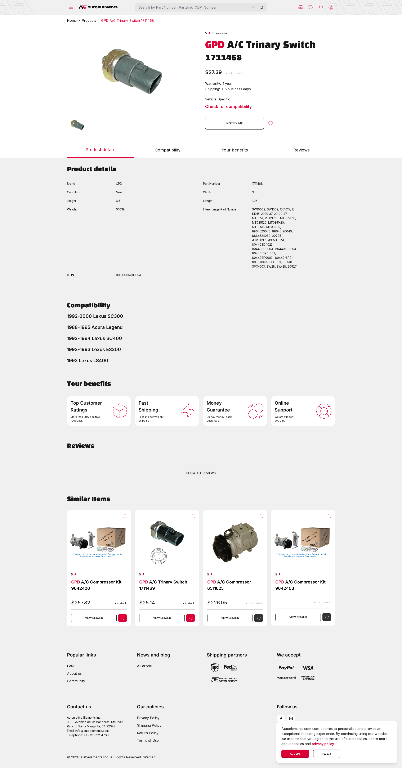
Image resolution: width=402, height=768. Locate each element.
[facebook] (281, 718)
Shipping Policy (149, 725)
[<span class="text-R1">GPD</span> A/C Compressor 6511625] (235, 568)
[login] (331, 7)
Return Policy (147, 733)
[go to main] (98, 7)
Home (72, 20)
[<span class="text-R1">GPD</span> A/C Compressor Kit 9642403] (303, 568)
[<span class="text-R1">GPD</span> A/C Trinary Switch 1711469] (167, 568)
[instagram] (291, 718)
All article (144, 666)
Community (76, 681)
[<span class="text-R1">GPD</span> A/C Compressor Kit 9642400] (99, 568)
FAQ (70, 666)
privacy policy (323, 744)
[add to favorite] (270, 123)
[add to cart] (122, 618)
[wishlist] (311, 7)
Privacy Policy (148, 718)
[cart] (321, 7)
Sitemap (149, 757)
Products (89, 20)
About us (74, 673)
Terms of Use (148, 740)
